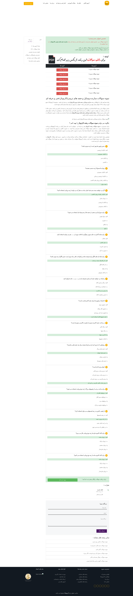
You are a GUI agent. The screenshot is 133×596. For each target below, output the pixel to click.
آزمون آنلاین (86, 3)
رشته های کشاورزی (82, 581)
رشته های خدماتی (83, 574)
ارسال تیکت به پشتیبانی (59, 579)
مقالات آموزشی (71, 3)
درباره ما (52, 3)
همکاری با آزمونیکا (104, 576)
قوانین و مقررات (105, 574)
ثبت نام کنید (62, 576)
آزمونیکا (53, 126)
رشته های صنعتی (83, 576)
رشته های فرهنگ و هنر (81, 579)
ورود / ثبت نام (28, 3)
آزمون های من (61, 581)
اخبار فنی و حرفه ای (61, 3)
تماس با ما (45, 3)
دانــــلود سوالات (62, 69)
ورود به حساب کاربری (60, 574)
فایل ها (79, 3)
